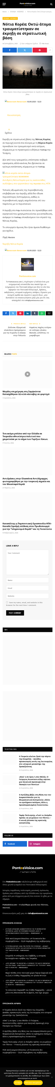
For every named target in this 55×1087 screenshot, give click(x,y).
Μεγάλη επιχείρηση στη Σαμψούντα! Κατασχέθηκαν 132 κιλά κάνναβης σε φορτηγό (26, 393)
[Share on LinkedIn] (14, 122)
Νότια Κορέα (16, 244)
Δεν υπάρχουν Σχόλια (30, 43)
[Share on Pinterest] (40, 50)
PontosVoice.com (13, 881)
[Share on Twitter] (10, 122)
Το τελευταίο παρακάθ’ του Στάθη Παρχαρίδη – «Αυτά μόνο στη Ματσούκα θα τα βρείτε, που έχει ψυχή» (29, 991)
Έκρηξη (6, 244)
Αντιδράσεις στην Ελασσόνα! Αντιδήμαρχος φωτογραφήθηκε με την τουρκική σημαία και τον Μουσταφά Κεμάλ (26, 481)
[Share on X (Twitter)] (25, 50)
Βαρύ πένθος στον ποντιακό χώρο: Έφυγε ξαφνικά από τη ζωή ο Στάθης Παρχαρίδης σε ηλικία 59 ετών (29, 974)
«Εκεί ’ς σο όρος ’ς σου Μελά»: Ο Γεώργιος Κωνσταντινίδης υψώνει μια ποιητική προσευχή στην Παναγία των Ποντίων (26, 1023)
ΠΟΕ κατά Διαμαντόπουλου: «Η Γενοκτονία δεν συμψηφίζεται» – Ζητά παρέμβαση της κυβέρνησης (28, 939)
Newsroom (22, 101)
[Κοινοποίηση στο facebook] (7, 122)
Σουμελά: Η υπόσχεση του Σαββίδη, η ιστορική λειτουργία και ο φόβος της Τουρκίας (26, 957)
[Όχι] (52, 1077)
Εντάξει (18, 1083)
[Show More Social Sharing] (50, 50)
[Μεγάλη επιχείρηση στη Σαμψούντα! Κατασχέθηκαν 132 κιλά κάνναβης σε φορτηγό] (27, 374)
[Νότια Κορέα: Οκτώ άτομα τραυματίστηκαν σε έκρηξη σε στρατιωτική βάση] (27, 88)
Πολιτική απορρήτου (33, 1083)
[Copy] (17, 122)
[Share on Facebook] (10, 50)
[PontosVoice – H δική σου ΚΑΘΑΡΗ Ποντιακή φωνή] (27, 4)
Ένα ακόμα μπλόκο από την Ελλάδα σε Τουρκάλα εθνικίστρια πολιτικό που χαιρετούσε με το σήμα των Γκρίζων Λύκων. (25, 436)
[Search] (51, 4)
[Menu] (4, 4)
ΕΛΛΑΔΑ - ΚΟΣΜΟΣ (10, 18)
